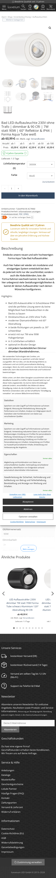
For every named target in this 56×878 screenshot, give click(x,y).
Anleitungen (7, 770)
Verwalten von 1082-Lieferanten (17, 495)
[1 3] (20, 628)
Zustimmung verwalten (29, 862)
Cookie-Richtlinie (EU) (12, 833)
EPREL (26, 214)
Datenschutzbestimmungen (36, 715)
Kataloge (5, 774)
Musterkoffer (8, 779)
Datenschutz (30, 521)
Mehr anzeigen (28, 549)
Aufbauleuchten (39, 17)
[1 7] (33, 628)
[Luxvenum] (14, 7)
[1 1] (14, 628)
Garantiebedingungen (12, 847)
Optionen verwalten (28, 516)
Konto (43, 9)
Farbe (14, 174)
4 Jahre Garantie (14, 153)
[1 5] (26, 628)
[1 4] (23, 628)
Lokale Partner (9, 788)
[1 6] (29, 628)
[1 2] (17, 628)
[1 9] (39, 628)
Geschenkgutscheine (12, 784)
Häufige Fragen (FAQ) (12, 793)
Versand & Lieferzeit (12, 807)
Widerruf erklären (10, 811)
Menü (4, 9)
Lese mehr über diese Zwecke (42, 495)
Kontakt (5, 798)
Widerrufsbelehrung (12, 842)
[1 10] (42, 628)
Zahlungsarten (9, 802)
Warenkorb (50, 7)
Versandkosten (38, 138)
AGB (3, 838)
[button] (49, 27)
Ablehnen (28, 509)
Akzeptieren (28, 501)
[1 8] (36, 628)
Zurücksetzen (48, 182)
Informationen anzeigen (30, 211)
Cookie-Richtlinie (17, 521)
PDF (20, 214)
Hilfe (30, 9)
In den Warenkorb (28, 195)
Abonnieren (10, 729)
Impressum (41, 521)
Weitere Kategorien (15, 19)
